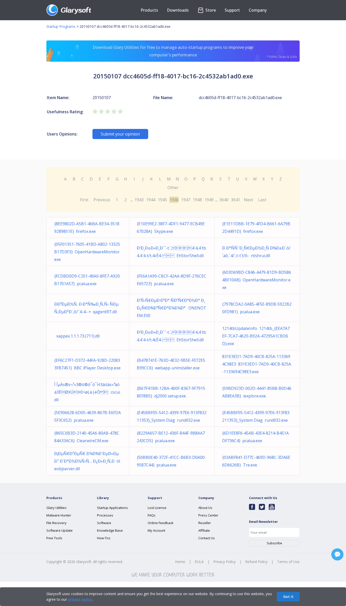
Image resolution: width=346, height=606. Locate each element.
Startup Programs (60, 26)
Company (258, 10)
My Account (156, 530)
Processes (105, 515)
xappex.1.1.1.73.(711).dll (77, 336)
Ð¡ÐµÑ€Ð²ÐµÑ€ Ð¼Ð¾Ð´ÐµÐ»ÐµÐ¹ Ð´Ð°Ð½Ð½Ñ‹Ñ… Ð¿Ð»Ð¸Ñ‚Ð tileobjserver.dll (87, 461)
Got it (288, 596)
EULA (199, 561)
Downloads (178, 10)
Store (210, 10)
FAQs (152, 515)
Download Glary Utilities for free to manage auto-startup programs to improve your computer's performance (195, 51)
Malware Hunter (58, 515)
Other (173, 187)
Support (232, 10)
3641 (235, 200)
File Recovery (56, 523)
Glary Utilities (56, 507)
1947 (185, 200)
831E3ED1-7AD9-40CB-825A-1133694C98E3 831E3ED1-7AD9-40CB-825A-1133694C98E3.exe (256, 364)
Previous (101, 200)
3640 (223, 200)
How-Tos (103, 538)
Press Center (208, 515)
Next (248, 200)
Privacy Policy (224, 561)
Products (149, 10)
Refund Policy (256, 561)
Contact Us (206, 538)
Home (180, 561)
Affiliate (204, 530)
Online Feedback (161, 523)
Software (104, 523)
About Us (205, 507)
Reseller (204, 523)
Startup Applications (112, 507)
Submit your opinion (120, 134)
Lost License (157, 507)
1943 (139, 200)
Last (262, 200)
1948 (197, 200)
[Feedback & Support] (337, 554)
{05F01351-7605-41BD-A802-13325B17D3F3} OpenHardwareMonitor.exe (87, 251)
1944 (150, 200)
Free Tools (54, 538)
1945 (162, 200)
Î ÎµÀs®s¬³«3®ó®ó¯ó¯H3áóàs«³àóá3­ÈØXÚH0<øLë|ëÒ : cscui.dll (87, 392)
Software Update (59, 530)
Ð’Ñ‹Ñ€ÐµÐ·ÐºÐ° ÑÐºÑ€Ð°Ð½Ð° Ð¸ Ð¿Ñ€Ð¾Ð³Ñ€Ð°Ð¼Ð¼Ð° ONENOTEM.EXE (171, 308)
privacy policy (80, 599)
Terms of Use (288, 561)
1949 (209, 200)
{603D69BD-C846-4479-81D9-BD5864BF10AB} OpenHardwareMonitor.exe (256, 280)
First (84, 200)
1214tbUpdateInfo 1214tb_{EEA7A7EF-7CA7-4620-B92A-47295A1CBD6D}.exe (256, 336)
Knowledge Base (110, 530)
